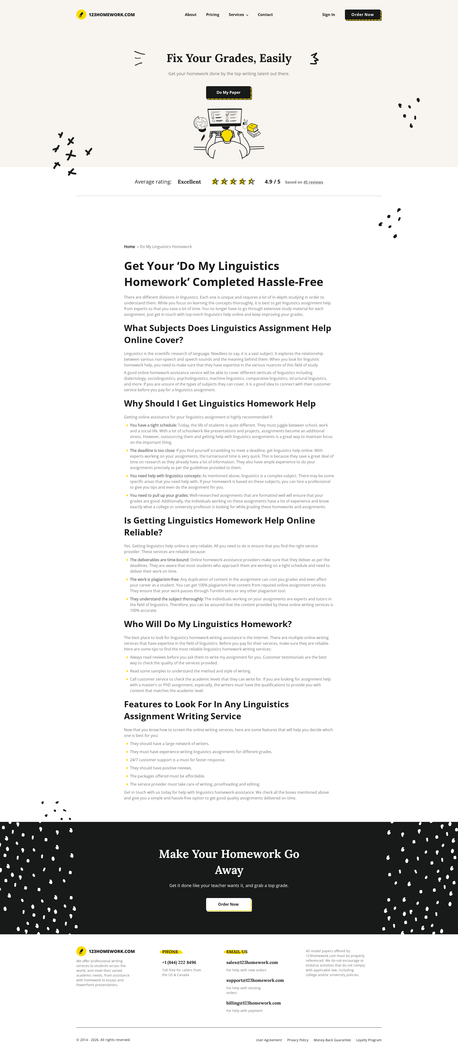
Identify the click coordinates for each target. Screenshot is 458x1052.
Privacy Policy (297, 1040)
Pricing (212, 14)
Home (129, 246)
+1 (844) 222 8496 (179, 962)
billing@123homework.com (253, 1003)
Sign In (328, 14)
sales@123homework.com (252, 962)
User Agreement (269, 1040)
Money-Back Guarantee (332, 1040)
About (191, 14)
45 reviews (313, 182)
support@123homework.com (255, 980)
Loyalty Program (369, 1040)
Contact (265, 14)
